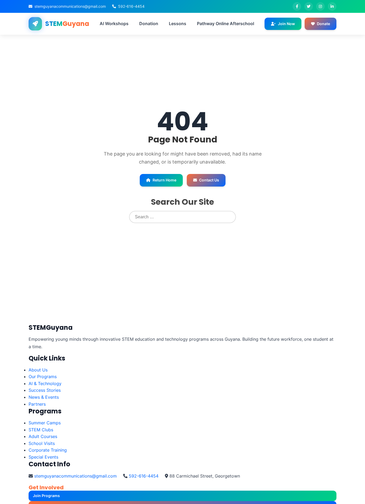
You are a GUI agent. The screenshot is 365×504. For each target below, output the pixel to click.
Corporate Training (48, 450)
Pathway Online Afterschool (225, 23)
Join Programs (46, 495)
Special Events (43, 457)
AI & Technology (45, 383)
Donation (148, 23)
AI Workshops (114, 23)
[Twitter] (308, 6)
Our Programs (43, 376)
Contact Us (209, 180)
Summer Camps (45, 422)
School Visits (42, 443)
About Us (38, 370)
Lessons (177, 23)
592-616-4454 (131, 6)
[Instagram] (320, 6)
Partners (37, 404)
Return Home (164, 180)
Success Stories (45, 390)
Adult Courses (43, 436)
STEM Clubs (41, 429)
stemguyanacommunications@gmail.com (70, 6)
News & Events (44, 397)
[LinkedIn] (332, 6)
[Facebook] (297, 6)
